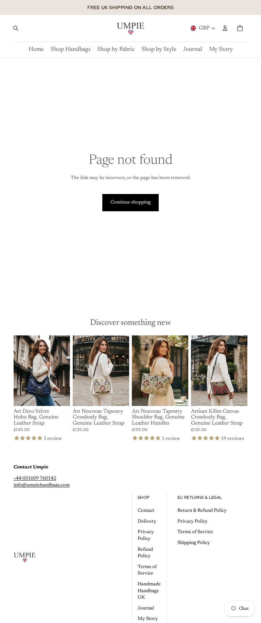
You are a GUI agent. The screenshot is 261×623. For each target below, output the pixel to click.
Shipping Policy (193, 543)
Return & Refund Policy (202, 510)
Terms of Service (195, 532)
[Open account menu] (225, 28)
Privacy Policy (192, 521)
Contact (146, 510)
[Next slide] (64, 370)
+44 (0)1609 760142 (35, 478)
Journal (146, 608)
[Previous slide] (19, 370)
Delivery (147, 521)
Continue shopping (130, 202)
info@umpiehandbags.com (42, 485)
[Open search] (15, 28)
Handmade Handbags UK (149, 591)
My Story (148, 619)
